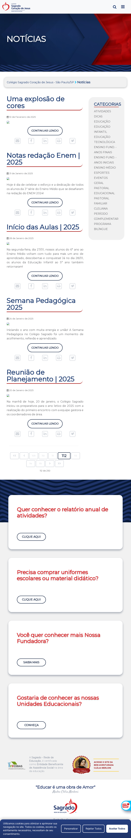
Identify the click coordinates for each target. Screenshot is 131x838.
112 (64, 456)
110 (43, 455)
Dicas (98, 116)
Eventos (101, 178)
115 (40, 463)
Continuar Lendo (45, 130)
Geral (99, 183)
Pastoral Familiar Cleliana (101, 203)
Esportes (102, 172)
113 (75, 455)
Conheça (31, 725)
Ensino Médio (105, 167)
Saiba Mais (31, 662)
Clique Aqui (31, 536)
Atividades (102, 111)
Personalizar (71, 828)
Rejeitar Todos (93, 828)
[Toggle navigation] (123, 7)
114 (30, 463)
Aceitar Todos (117, 828)
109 (33, 455)
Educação (102, 121)
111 (53, 455)
